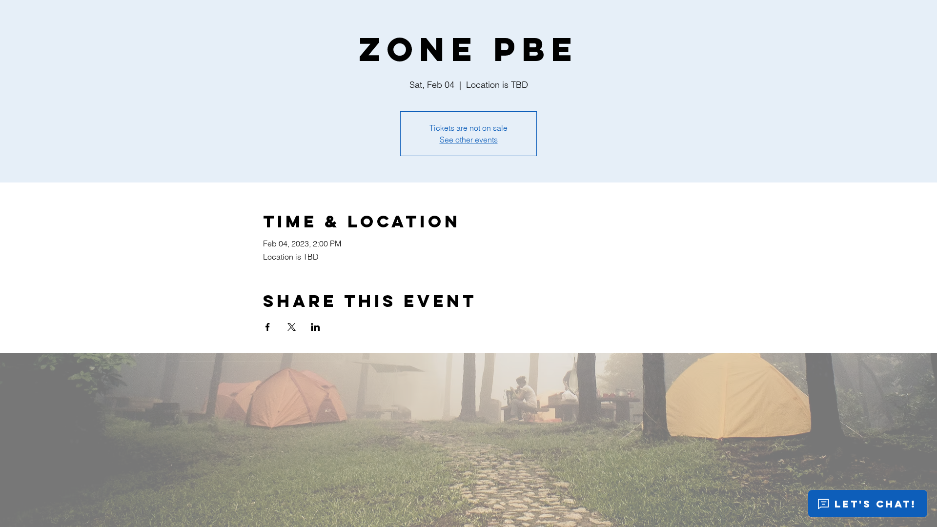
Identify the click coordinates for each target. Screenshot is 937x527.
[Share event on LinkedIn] (315, 327)
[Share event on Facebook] (267, 327)
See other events (469, 139)
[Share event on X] (291, 327)
